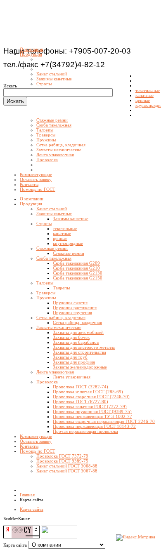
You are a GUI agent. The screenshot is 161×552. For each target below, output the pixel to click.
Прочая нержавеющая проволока (85, 431)
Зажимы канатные (54, 213)
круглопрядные (68, 243)
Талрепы (44, 282)
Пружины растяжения (75, 307)
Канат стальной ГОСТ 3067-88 (66, 470)
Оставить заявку (36, 441)
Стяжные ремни (52, 248)
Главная (27, 494)
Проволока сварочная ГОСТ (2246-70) (91, 396)
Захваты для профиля (74, 361)
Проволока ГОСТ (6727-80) (80, 401)
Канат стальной (51, 208)
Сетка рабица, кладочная (60, 317)
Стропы (44, 223)
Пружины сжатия (70, 302)
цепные (60, 238)
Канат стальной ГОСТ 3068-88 (66, 465)
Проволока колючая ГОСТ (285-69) (88, 391)
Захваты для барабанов (76, 342)
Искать (10, 85)
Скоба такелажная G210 (76, 267)
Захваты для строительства (79, 352)
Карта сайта (31, 509)
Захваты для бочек (71, 337)
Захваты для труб (70, 357)
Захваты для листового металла (84, 347)
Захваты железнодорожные (80, 366)
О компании (31, 198)
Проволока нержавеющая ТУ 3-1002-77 (92, 416)
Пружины (46, 297)
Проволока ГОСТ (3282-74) (80, 386)
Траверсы (45, 292)
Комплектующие (36, 436)
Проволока (47, 381)
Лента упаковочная (55, 371)
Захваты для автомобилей (78, 332)
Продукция (31, 203)
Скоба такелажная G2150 (77, 277)
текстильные (65, 228)
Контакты (29, 446)
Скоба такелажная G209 (76, 263)
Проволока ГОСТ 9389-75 (62, 460)
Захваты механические (58, 327)
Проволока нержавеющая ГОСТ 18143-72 (94, 426)
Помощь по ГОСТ (37, 451)
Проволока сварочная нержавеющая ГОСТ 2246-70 (104, 421)
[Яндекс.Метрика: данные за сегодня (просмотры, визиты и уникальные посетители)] (135, 537)
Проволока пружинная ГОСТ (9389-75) (92, 411)
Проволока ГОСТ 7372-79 (62, 455)
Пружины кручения (72, 312)
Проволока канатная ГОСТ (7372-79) (90, 406)
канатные (62, 233)
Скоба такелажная (53, 258)
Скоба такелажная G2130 (77, 272)
